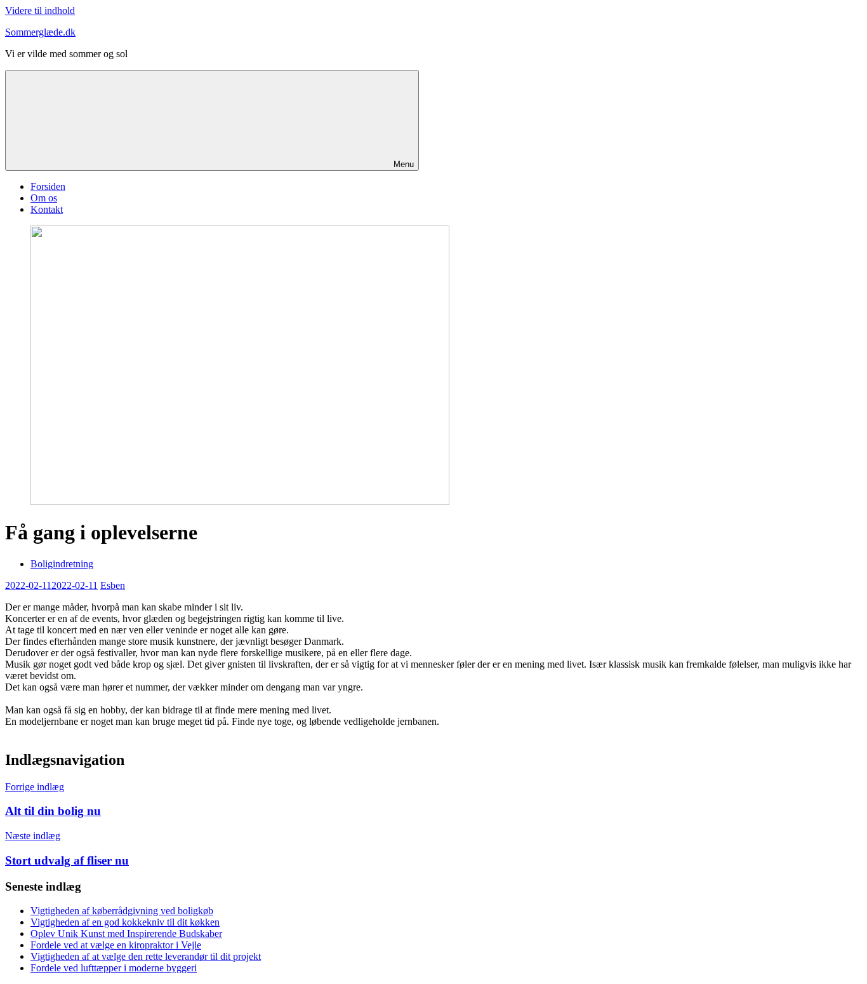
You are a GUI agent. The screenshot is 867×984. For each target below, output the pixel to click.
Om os (43, 197)
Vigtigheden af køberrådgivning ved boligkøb (121, 910)
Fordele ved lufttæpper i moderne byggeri (113, 967)
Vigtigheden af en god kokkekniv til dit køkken (125, 922)
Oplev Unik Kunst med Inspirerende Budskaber (126, 933)
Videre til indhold (40, 10)
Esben (112, 585)
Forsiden (47, 186)
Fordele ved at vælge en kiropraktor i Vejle (115, 945)
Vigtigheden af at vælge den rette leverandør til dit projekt (145, 956)
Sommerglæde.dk (40, 32)
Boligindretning (61, 563)
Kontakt (46, 209)
